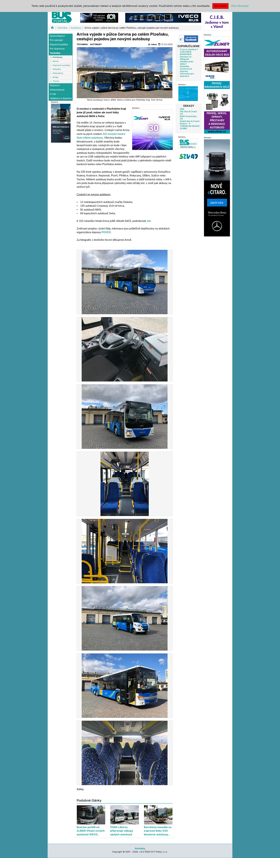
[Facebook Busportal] (188, 39)
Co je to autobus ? (189, 49)
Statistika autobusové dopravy (186, 68)
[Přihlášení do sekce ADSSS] (188, 156)
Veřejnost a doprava (61, 98)
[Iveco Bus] (163, 17)
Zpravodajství (57, 35)
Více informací (240, 5)
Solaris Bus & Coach (189, 121)
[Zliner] (217, 85)
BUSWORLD (186, 54)
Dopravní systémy (61, 65)
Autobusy (76, 27)
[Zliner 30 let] (152, 129)
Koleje (55, 77)
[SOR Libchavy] (99, 17)
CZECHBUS (185, 52)
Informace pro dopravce (187, 74)
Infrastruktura (57, 89)
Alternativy (58, 73)
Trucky (56, 81)
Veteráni (57, 69)
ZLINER (183, 128)
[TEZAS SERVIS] (188, 93)
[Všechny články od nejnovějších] (188, 143)
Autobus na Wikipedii (185, 57)
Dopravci (54, 85)
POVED (106, 232)
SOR (182, 109)
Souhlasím (220, 5)
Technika (62, 27)
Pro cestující (56, 40)
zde (149, 221)
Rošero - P (185, 123)
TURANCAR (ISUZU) (189, 126)
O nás (53, 94)
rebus (152, 44)
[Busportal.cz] (61, 16)
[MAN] (61, 123)
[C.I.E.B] (217, 21)
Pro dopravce (57, 48)
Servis (56, 61)
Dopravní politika (59, 44)
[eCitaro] (217, 187)
